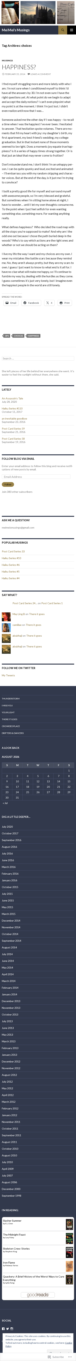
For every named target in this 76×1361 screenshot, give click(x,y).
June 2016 (8, 860)
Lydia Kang (9, 1283)
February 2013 (10, 1048)
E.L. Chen (9, 1223)
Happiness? (19, 67)
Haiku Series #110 (12, 408)
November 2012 (11, 1068)
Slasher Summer (12, 1220)
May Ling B (19, 614)
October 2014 (10, 934)
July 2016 (7, 853)
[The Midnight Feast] (69, 1238)
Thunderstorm (11, 698)
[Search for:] (38, 358)
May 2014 (7, 967)
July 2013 (7, 1021)
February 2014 (10, 987)
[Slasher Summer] (69, 1224)
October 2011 (10, 1128)
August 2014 (9, 947)
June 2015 (8, 900)
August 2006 (9, 1182)
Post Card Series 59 (13, 428)
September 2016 (11, 840)
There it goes (37, 614)
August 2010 (9, 1155)
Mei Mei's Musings (16, 30)
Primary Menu (71, 30)
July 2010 (7, 1162)
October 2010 (10, 1148)
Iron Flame (9, 1262)
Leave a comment (41, 74)
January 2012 (9, 1115)
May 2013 (7, 1034)
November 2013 (11, 1007)
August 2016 (9, 846)
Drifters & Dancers (13, 733)
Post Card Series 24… (25, 603)
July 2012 (7, 1081)
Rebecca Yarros (11, 1265)
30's (7, 336)
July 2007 (7, 1175)
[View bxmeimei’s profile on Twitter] (7, 1328)
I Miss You (7, 705)
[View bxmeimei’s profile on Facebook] (3, 1328)
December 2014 (11, 920)
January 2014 (9, 994)
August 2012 (9, 1074)
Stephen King (11, 1251)
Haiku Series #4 (11, 578)
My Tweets (8, 675)
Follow (8, 484)
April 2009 (8, 1168)
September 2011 (11, 1135)
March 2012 (8, 1101)
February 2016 (10, 873)
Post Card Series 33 (13, 551)
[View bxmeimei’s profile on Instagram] (11, 1328)
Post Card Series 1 (52, 603)
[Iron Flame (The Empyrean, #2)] (69, 1265)
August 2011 (9, 1142)
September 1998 (11, 1195)
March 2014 (8, 980)
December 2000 (11, 1188)
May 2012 (7, 1088)
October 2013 (10, 1014)
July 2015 (7, 893)
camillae (17, 624)
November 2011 (11, 1121)
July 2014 (7, 954)
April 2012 (8, 1095)
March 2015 (8, 913)
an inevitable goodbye (14, 418)
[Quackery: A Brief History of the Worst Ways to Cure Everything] (69, 1279)
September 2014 (11, 940)
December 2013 (11, 1001)
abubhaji (17, 635)
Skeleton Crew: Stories (16, 1248)
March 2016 (8, 866)
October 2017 (10, 833)
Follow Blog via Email (18, 458)
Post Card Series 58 (13, 438)
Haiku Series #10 (11, 558)
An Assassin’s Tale (12, 398)
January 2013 (9, 1054)
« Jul (5, 803)
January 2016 (9, 880)
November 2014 (11, 927)
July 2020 (7, 826)
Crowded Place (11, 726)
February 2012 (10, 1108)
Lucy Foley (9, 1237)
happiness (33, 336)
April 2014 (8, 974)
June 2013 (8, 1027)
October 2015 (10, 887)
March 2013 (8, 1041)
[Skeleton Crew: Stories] (69, 1252)
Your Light (8, 712)
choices (18, 336)
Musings (7, 60)
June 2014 (8, 960)
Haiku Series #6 (11, 564)
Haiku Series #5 (11, 571)
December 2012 (11, 1061)
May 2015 (7, 907)
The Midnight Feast (14, 1234)
